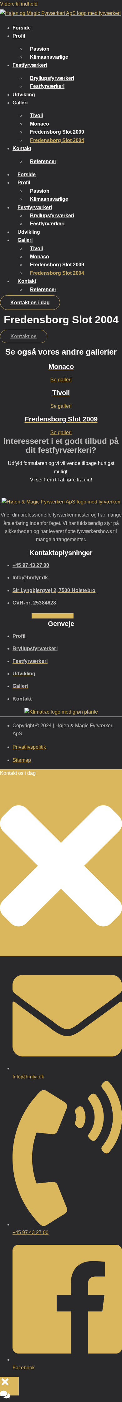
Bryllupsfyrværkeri (52, 78)
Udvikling (24, 94)
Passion (39, 49)
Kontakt (22, 148)
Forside (22, 27)
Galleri (20, 102)
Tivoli (36, 115)
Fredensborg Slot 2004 (57, 140)
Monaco (39, 123)
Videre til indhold (19, 4)
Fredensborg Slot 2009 (57, 132)
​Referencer (43, 161)
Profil (19, 36)
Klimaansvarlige (49, 57)
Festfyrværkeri (30, 65)
